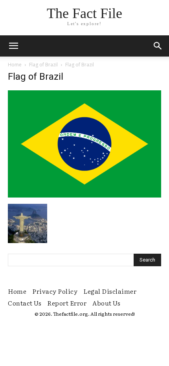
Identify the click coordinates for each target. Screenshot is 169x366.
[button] (158, 46)
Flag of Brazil (43, 64)
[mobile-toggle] (13, 46)
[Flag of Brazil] (84, 195)
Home (15, 64)
